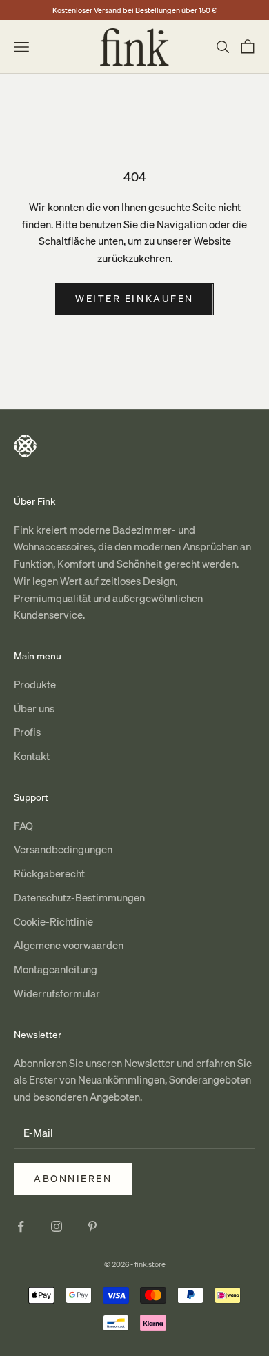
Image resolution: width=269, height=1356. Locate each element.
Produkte (35, 684)
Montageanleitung (55, 969)
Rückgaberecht (49, 873)
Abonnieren (73, 1178)
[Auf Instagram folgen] (56, 1226)
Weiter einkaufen (134, 298)
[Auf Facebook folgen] (21, 1226)
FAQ (23, 825)
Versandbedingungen (63, 849)
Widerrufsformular (57, 993)
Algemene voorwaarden (68, 945)
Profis (27, 732)
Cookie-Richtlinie (53, 921)
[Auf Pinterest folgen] (92, 1226)
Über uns (34, 708)
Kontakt (32, 756)
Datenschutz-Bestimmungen (79, 897)
